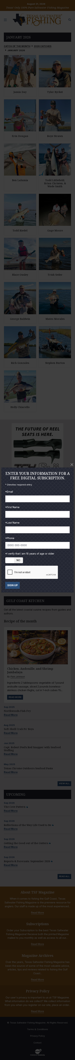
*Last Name (12, 522)
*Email (9, 491)
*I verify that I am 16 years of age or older (29, 553)
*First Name (12, 507)
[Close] (72, 464)
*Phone (9, 538)
